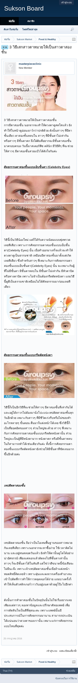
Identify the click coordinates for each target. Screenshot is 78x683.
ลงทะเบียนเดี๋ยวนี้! (68, 651)
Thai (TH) (7, 671)
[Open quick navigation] (74, 39)
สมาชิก (31, 21)
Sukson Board (24, 8)
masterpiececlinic (30, 63)
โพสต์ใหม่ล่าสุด (29, 29)
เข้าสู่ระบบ (66, 2)
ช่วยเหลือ (70, 671)
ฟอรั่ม (12, 21)
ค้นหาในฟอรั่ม (11, 29)
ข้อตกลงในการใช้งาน (66, 678)
